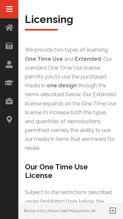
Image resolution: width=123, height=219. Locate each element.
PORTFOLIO (9, 101)
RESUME (9, 83)
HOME (9, 27)
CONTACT (9, 119)
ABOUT (9, 64)
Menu (9, 9)
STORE (9, 46)
